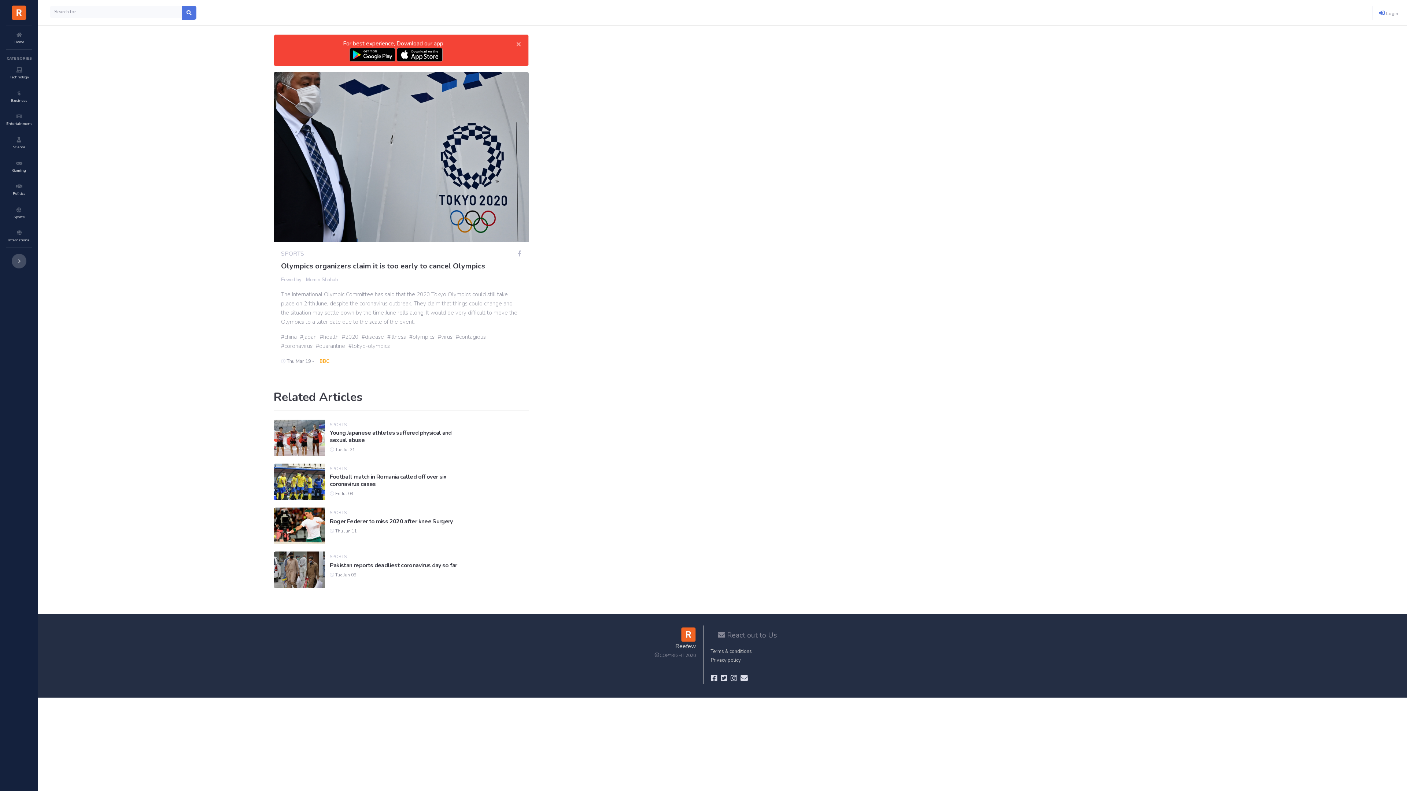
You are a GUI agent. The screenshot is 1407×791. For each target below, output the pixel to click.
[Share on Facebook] (519, 253)
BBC (324, 361)
